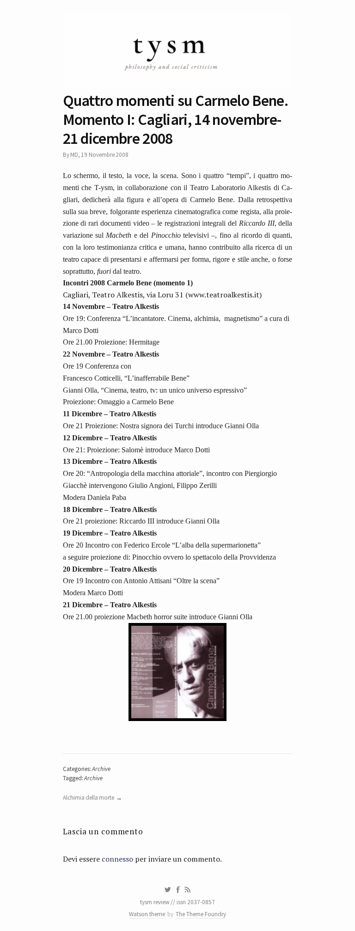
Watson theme (147, 914)
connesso (117, 859)
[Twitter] (167, 890)
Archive (101, 769)
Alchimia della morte (89, 798)
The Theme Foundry (201, 914)
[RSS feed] (187, 890)
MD (74, 155)
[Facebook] (178, 890)
